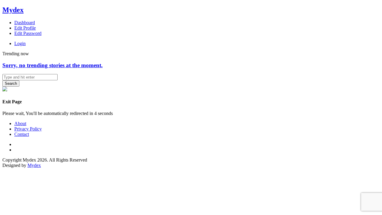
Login (20, 43)
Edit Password (27, 33)
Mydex (13, 10)
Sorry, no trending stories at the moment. (52, 65)
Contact (21, 134)
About (20, 123)
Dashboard (24, 22)
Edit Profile (25, 27)
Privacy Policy (28, 128)
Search (11, 83)
